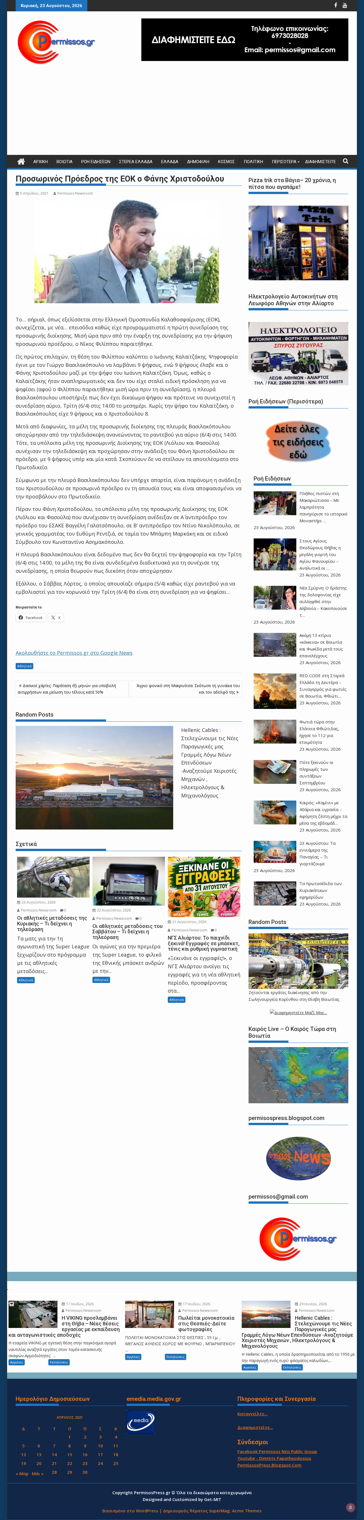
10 (100, 1446)
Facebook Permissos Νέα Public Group (277, 1451)
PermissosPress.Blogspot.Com (269, 1465)
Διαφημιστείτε (320, 161)
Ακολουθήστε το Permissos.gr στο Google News (74, 652)
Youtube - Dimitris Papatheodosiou (274, 1458)
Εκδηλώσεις (59, 1362)
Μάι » (38, 1473)
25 (115, 1463)
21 (54, 1463)
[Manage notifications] (350, 1507)
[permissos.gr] (21, 160)
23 (85, 1463)
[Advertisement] (182, 112)
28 (54, 1472)
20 (39, 1463)
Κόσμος (226, 161)
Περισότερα (284, 161)
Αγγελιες (16, 1362)
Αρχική (40, 161)
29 (69, 1472)
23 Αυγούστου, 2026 (38, 902)
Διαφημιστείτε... (255, 1427)
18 (115, 1454)
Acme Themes (247, 1510)
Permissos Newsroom (75, 193)
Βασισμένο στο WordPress (130, 1510)
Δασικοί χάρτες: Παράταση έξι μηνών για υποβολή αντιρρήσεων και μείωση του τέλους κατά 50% (67, 688)
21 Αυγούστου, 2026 (188, 921)
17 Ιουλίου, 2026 (79, 1304)
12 (23, 1454)
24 (100, 1463)
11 (115, 1446)
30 (85, 1472)
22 (69, 1463)
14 (54, 1454)
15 (69, 1454)
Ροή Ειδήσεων (95, 161)
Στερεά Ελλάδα (135, 161)
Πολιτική (253, 161)
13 (39, 1454)
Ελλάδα (169, 161)
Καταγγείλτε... (252, 1413)
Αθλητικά (24, 666)
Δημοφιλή (198, 161)
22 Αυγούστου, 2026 (113, 910)
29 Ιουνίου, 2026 (313, 1304)
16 (85, 1454)
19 (23, 1463)
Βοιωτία (65, 161)
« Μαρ (22, 1473)
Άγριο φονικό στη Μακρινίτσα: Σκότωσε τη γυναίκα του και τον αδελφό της (188, 688)
